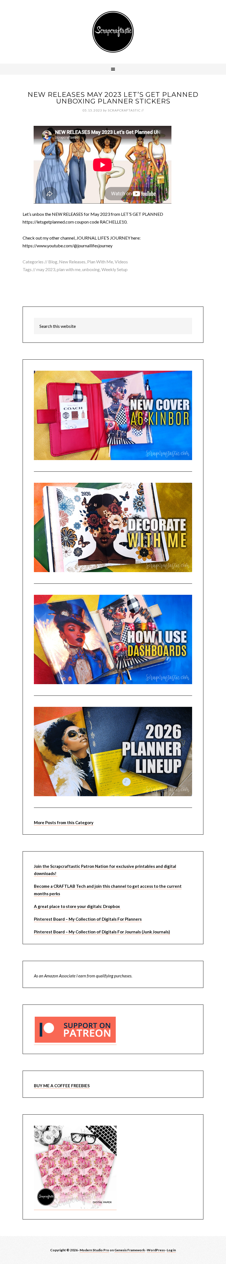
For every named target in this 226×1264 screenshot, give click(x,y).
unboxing (91, 269)
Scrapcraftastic (113, 32)
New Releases (72, 261)
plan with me (68, 269)
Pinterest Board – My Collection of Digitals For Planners (88, 919)
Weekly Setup (114, 269)
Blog (52, 261)
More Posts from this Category (63, 822)
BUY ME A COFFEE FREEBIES (62, 1085)
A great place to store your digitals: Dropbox (77, 906)
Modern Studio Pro (94, 1250)
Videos (121, 261)
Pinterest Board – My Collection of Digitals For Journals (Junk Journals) (102, 931)
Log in (171, 1250)
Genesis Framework (129, 1250)
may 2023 (45, 269)
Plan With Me (100, 261)
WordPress (156, 1250)
